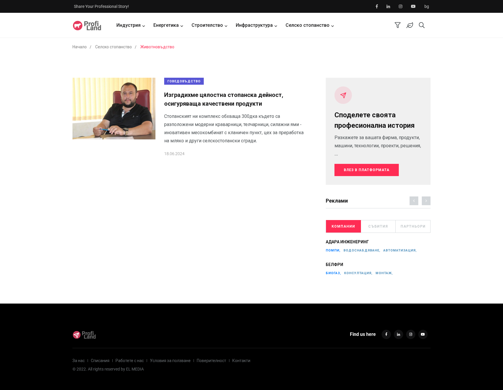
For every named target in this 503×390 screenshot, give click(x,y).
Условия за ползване (170, 360)
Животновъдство (157, 47)
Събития (378, 226)
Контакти (241, 360)
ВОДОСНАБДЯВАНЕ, (361, 250)
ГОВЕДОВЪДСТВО (184, 81)
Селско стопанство (308, 25)
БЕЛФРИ (334, 265)
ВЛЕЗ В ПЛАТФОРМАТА (366, 170)
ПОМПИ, (333, 250)
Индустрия (128, 25)
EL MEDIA (135, 369)
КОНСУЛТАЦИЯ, (358, 273)
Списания (100, 360)
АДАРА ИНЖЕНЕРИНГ (347, 242)
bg (426, 6)
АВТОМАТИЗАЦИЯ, (400, 250)
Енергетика (166, 25)
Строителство (207, 25)
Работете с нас (130, 360)
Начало (79, 47)
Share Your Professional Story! (101, 6)
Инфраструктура (254, 25)
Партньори (413, 226)
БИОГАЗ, (333, 273)
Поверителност (211, 360)
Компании (343, 226)
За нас (78, 360)
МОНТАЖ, (384, 273)
